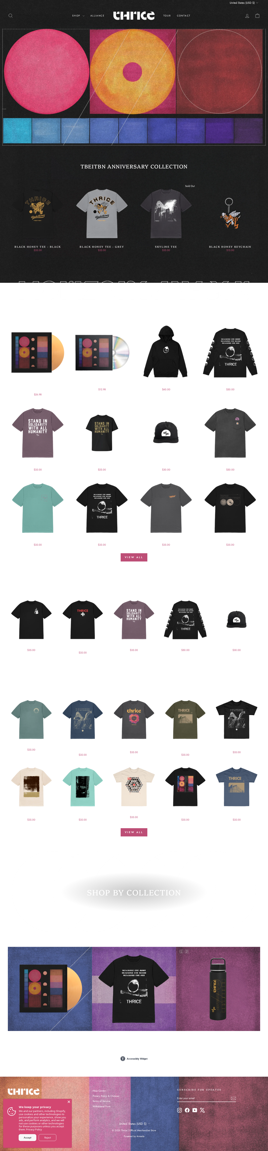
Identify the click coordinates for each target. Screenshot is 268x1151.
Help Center (99, 1091)
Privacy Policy (34, 1129)
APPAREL (134, 1037)
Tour (167, 15)
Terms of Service (101, 1101)
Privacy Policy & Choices (106, 1096)
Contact (184, 15)
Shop (77, 15)
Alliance (97, 15)
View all (134, 557)
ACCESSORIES (218, 1037)
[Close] (69, 1102)
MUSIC (50, 1037)
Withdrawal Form (102, 1106)
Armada (140, 1136)
